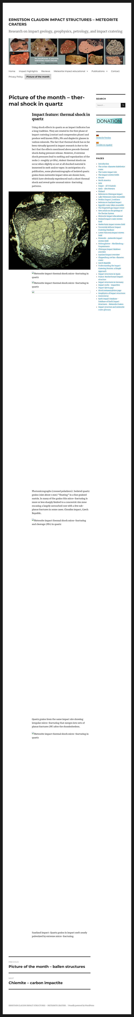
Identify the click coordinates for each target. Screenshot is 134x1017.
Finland (101, 191)
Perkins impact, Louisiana (109, 200)
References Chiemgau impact (110, 194)
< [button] (12, 51)
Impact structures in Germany (110, 282)
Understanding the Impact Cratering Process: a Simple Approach (109, 268)
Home (12, 71)
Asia (100, 183)
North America (104, 180)
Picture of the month (37, 76)
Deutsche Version (103, 138)
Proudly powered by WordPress (81, 1005)
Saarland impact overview (109, 255)
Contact (115, 71)
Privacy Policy (16, 76)
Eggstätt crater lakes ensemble (111, 205)
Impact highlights (28, 71)
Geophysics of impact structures (111, 293)
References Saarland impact (109, 202)
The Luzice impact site (107, 172)
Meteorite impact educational (69, 71)
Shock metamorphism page (109, 290)
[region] (67, 51)
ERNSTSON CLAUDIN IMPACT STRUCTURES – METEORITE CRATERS (37, 1005)
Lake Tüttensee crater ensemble (111, 197)
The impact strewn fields (108, 175)
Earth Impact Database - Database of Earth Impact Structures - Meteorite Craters (110, 301)
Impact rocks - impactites (109, 285)
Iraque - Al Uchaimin (107, 186)
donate (101, 178)
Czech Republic (104, 263)
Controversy (103, 296)
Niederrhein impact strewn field (111, 224)
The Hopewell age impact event (111, 208)
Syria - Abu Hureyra (106, 189)
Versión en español (104, 145)
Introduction (103, 164)
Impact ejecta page (106, 288)
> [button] (122, 51)
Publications (98, 71)
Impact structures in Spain (109, 274)
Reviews (45, 71)
